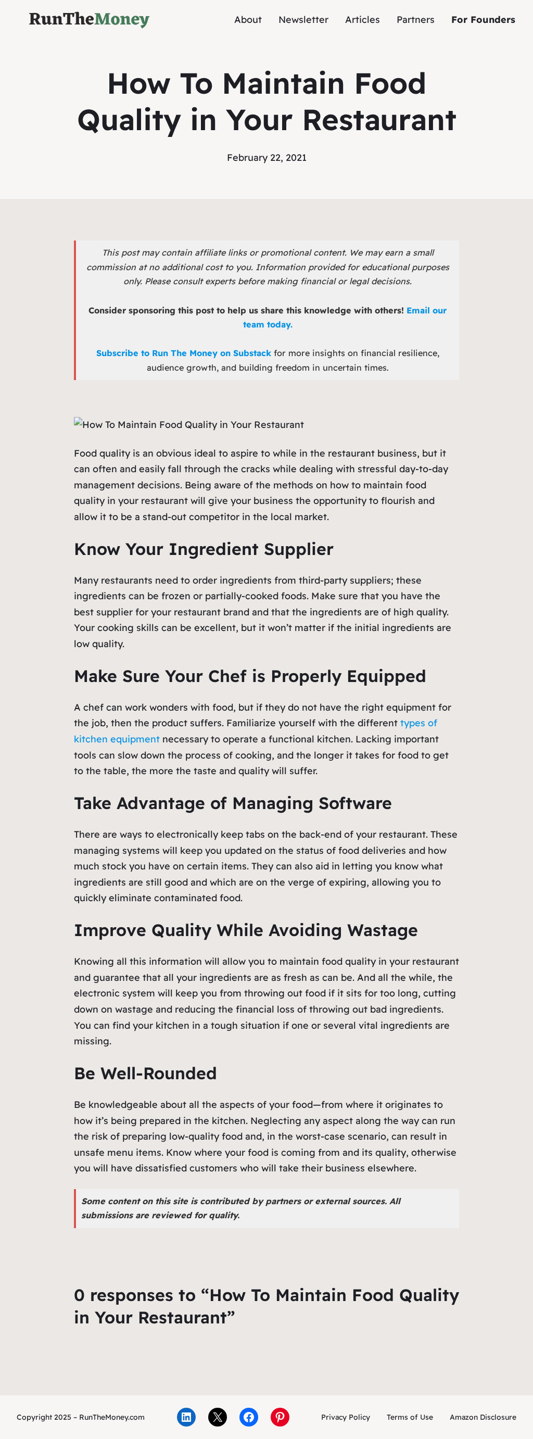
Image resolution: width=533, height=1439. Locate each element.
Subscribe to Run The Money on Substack (183, 353)
